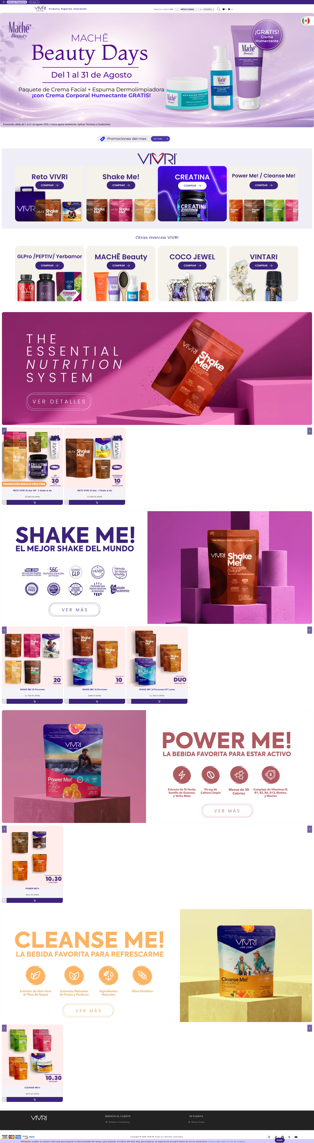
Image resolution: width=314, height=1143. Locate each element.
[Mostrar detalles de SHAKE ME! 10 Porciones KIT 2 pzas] (157, 657)
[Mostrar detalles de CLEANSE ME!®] (32, 1055)
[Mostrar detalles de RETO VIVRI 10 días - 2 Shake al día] (94, 458)
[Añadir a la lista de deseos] (4, 502)
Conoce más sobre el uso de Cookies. (227, 1141)
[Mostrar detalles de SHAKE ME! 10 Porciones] (94, 657)
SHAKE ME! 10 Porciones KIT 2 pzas (157, 689)
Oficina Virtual (197, 1122)
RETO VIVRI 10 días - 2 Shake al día (94, 491)
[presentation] (4, 431)
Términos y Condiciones (119, 1122)
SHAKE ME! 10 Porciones (94, 689)
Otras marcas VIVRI (157, 238)
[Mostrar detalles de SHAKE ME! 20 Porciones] (32, 657)
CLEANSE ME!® (32, 1088)
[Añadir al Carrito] (35, 502)
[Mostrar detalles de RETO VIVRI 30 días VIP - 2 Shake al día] (32, 458)
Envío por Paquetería (17, 2)
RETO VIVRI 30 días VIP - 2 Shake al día (32, 491)
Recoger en (34, 2)
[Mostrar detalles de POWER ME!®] (32, 856)
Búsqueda (219, 9)
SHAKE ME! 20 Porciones (32, 689)
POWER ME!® (32, 889)
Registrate (66, 9)
